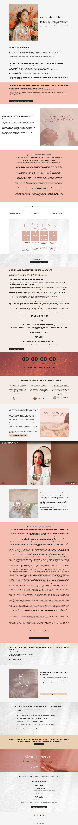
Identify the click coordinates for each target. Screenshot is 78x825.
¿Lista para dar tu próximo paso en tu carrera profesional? (53, 694)
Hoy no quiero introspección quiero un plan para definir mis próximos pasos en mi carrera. (35, 725)
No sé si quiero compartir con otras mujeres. (30, 721)
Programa (30, 818)
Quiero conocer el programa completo (39, 262)
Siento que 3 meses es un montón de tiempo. (30, 729)
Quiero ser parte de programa (39, 807)
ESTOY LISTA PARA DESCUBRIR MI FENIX (39, 637)
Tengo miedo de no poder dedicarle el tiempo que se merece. (35, 715)
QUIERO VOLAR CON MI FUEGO (16, 349)
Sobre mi (23, 818)
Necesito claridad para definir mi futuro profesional (20, 101)
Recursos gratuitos (50, 818)
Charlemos (59, 818)
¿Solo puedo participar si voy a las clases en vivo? (31, 718)
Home (18, 818)
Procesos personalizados (39, 818)
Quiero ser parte (39, 744)
